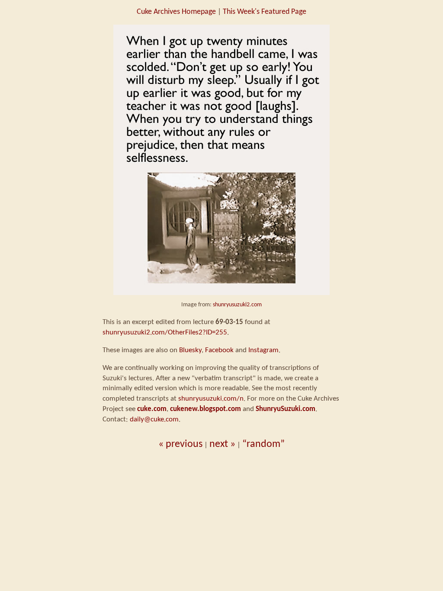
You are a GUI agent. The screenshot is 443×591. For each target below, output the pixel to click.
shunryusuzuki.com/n (211, 398)
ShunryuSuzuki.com (285, 409)
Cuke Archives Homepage (176, 12)
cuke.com (152, 409)
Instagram (263, 350)
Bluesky (190, 350)
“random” (263, 444)
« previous (180, 444)
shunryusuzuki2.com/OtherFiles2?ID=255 (165, 332)
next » (222, 444)
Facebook (219, 350)
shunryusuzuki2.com (237, 305)
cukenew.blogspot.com (205, 409)
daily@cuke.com (154, 419)
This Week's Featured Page (264, 12)
